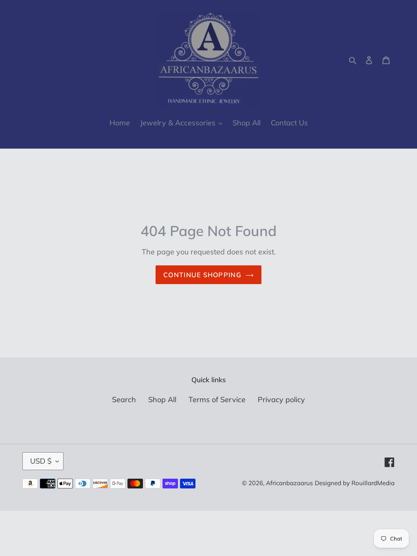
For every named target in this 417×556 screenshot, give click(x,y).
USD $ (41, 461)
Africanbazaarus (289, 483)
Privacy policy (281, 399)
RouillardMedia (373, 483)
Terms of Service (217, 399)
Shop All (162, 399)
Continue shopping (202, 275)
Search (124, 399)
